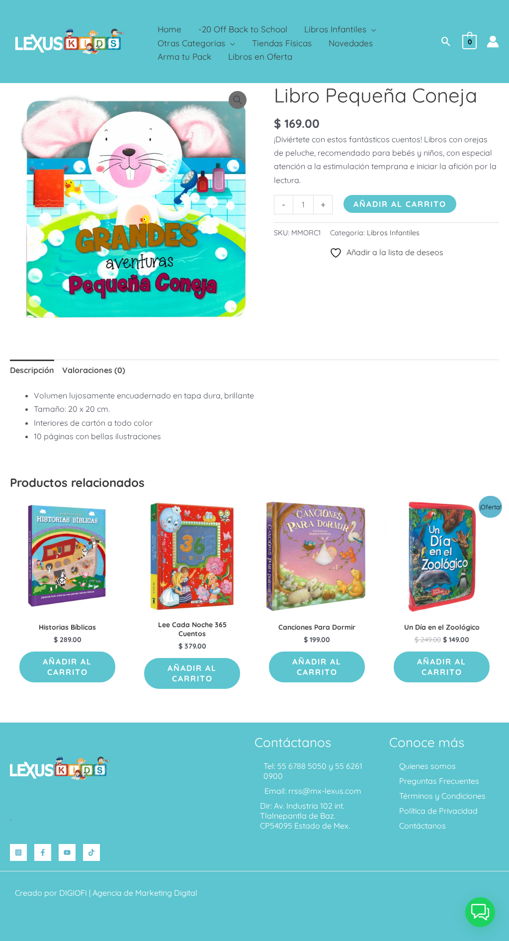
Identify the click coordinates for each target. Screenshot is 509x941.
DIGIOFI (73, 893)
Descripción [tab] (32, 370)
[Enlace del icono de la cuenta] (493, 41)
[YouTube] (67, 852)
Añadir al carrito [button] (67, 667)
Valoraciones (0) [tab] (93, 370)
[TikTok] (91, 852)
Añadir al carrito (399, 204)
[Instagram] (18, 852)
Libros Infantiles (393, 232)
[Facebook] (42, 852)
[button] (371, 29)
